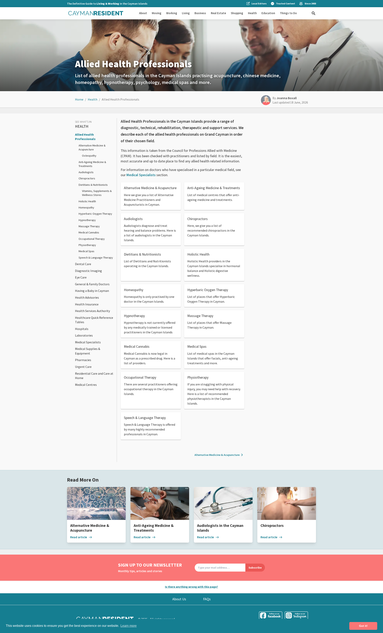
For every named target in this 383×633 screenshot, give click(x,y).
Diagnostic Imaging (88, 271)
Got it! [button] (363, 625)
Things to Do (288, 13)
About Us (179, 599)
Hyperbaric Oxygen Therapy (95, 213)
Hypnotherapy (87, 220)
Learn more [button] (128, 625)
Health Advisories (87, 297)
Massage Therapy (89, 226)
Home (79, 99)
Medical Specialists (88, 342)
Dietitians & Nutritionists (93, 185)
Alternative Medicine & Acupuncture (219, 454)
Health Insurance (87, 304)
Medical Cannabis (89, 232)
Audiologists (86, 172)
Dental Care (83, 264)
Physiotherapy (87, 245)
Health (252, 13)
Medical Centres (86, 385)
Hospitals (81, 329)
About (143, 13)
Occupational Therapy (92, 239)
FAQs (207, 599)
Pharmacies (83, 360)
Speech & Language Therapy (96, 257)
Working (171, 13)
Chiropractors (87, 178)
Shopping (237, 13)
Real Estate (218, 13)
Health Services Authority (92, 311)
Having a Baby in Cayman (92, 291)
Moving (156, 13)
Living (186, 13)
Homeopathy (86, 207)
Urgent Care (83, 367)
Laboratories (84, 335)
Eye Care (81, 277)
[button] (313, 13)
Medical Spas (86, 251)
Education (268, 13)
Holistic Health (87, 201)
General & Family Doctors (92, 284)
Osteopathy (89, 155)
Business (200, 13)
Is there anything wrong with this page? (191, 587)
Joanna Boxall (286, 98)
